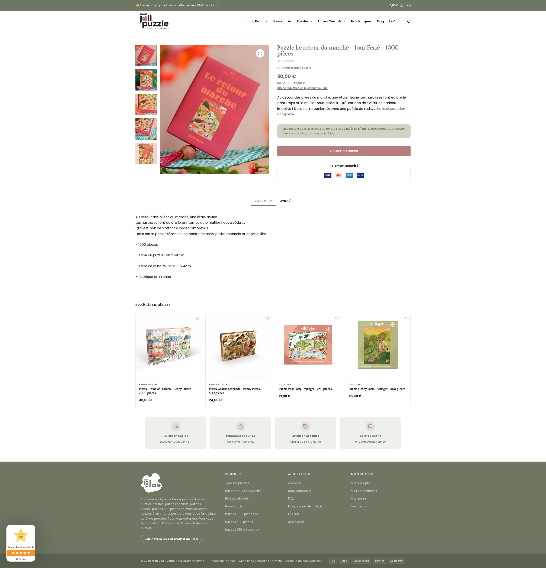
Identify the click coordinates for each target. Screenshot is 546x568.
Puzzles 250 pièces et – (242, 529)
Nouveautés (282, 21)
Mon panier (359, 498)
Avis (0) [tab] (286, 201)
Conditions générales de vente (260, 561)
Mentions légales (223, 561)
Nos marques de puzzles (243, 491)
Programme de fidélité (318, 133)
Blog (380, 21)
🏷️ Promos (259, 21)
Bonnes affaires (236, 498)
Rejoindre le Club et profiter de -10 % (171, 539)
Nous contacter (299, 491)
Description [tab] (263, 201)
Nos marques (361, 21)
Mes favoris (359, 506)
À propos (294, 483)
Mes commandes (364, 491)
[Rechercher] (409, 21)
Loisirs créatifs (330, 21)
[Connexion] (409, 5)
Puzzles (303, 21)
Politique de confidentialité (303, 561)
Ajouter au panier (344, 151)
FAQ (291, 498)
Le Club (395, 21)
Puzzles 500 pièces (239, 522)
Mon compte (360, 483)
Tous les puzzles (237, 483)
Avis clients (296, 522)
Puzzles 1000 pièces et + (243, 514)
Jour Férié (285, 61)
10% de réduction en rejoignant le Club (302, 88)
